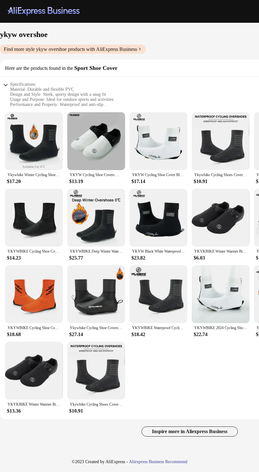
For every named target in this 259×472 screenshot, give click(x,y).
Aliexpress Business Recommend (158, 461)
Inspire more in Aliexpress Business (189, 431)
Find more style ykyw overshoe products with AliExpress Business (70, 49)
